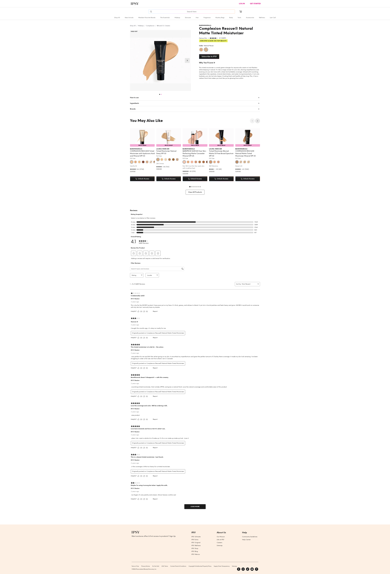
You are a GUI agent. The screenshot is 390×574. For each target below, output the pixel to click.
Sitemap (219, 545)
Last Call (273, 17)
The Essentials (165, 17)
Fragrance (207, 17)
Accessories (250, 17)
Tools (239, 17)
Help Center (246, 540)
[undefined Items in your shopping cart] (240, 11)
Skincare (188, 17)
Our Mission (221, 537)
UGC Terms (164, 566)
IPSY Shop (194, 548)
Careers (219, 542)
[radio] (201, 49)
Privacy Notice (145, 566)
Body (231, 17)
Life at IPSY (220, 540)
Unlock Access (143, 179)
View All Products (195, 192)
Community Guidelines (249, 537)
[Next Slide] (187, 60)
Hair (197, 17)
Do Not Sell (155, 566)
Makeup (177, 17)
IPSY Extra (194, 540)
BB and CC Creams (163, 26)
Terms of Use (135, 566)
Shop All (117, 17)
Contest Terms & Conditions (178, 566)
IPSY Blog (194, 551)
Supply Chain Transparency (222, 566)
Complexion (150, 26)
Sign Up (173, 536)
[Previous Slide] (252, 120)
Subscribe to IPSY (209, 56)
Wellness (262, 17)
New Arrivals (129, 17)
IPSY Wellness (196, 545)
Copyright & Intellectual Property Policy (200, 566)
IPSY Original (195, 542)
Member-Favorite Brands (146, 17)
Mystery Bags (219, 17)
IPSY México (195, 554)
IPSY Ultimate (196, 537)
